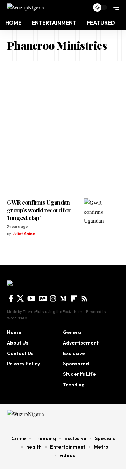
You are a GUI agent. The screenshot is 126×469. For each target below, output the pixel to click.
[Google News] (42, 298)
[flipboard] (74, 298)
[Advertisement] (63, 128)
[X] (20, 298)
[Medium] (63, 298)
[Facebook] (11, 298)
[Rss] (84, 298)
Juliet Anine (24, 233)
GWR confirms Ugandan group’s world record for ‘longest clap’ (39, 209)
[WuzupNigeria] (25, 7)
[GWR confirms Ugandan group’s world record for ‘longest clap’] (101, 212)
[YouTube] (31, 298)
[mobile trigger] (113, 7)
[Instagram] (53, 298)
